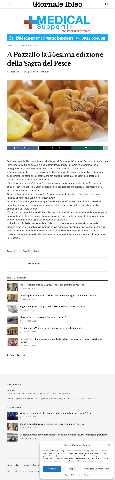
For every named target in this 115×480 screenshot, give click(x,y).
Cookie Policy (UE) (32, 465)
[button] (109, 445)
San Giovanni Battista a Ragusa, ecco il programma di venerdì (52, 285)
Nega (72, 469)
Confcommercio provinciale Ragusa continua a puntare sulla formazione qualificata (63, 435)
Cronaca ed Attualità (23, 46)
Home (9, 46)
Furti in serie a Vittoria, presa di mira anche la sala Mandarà (51, 328)
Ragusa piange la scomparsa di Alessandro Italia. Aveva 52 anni (52, 306)
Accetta (52, 469)
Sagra (36, 251)
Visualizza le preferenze (96, 469)
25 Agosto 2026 (28, 310)
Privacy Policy (83, 475)
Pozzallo (27, 251)
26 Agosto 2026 (28, 288)
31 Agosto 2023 (31, 72)
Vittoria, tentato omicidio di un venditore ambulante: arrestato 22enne (56, 413)
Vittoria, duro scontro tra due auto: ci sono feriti (45, 317)
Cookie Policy (70, 475)
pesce (17, 251)
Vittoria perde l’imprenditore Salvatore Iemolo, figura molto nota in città (58, 295)
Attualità (37, 46)
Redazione (14, 72)
